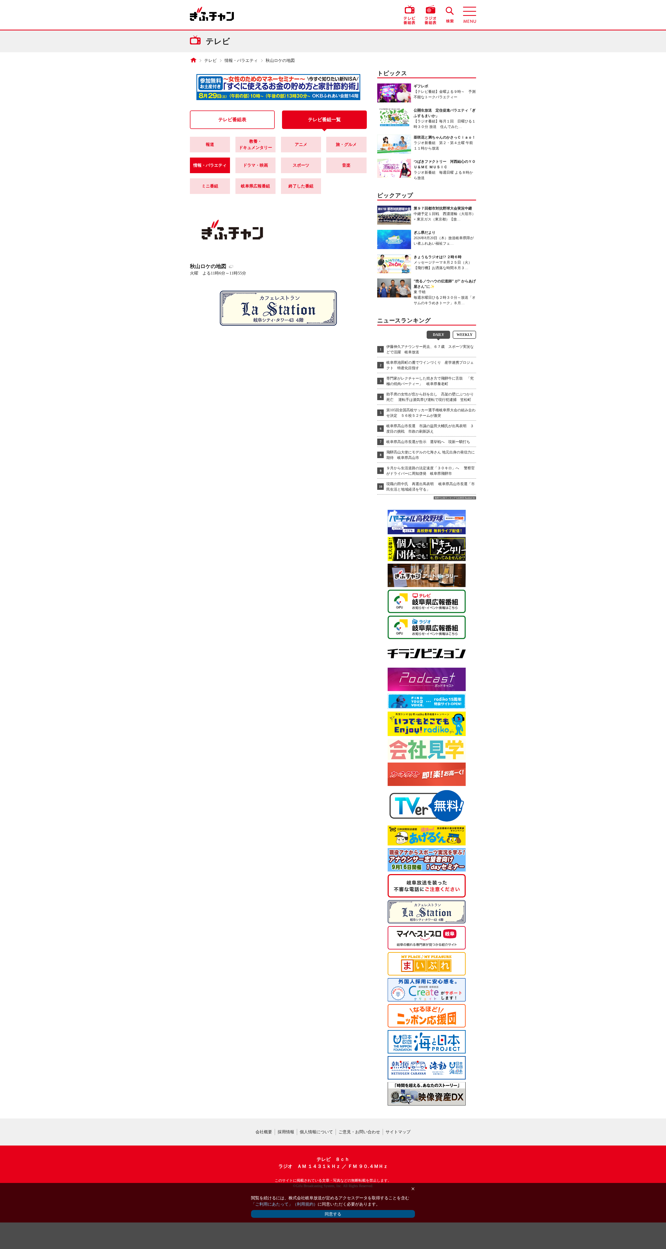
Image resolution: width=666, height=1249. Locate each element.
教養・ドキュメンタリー (255, 144)
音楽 (346, 165)
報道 (210, 144)
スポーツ (301, 165)
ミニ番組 (210, 186)
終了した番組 (301, 186)
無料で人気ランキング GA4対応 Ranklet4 (453, 498)
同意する (333, 1214)
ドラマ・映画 (255, 165)
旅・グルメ (346, 144)
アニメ (301, 144)
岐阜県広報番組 (255, 186)
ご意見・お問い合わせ (359, 1132)
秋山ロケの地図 (280, 60)
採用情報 (286, 1132)
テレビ (210, 60)
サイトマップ (398, 1132)
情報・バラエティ (241, 60)
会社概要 (263, 1132)
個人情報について (316, 1132)
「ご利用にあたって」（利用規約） (284, 1204)
